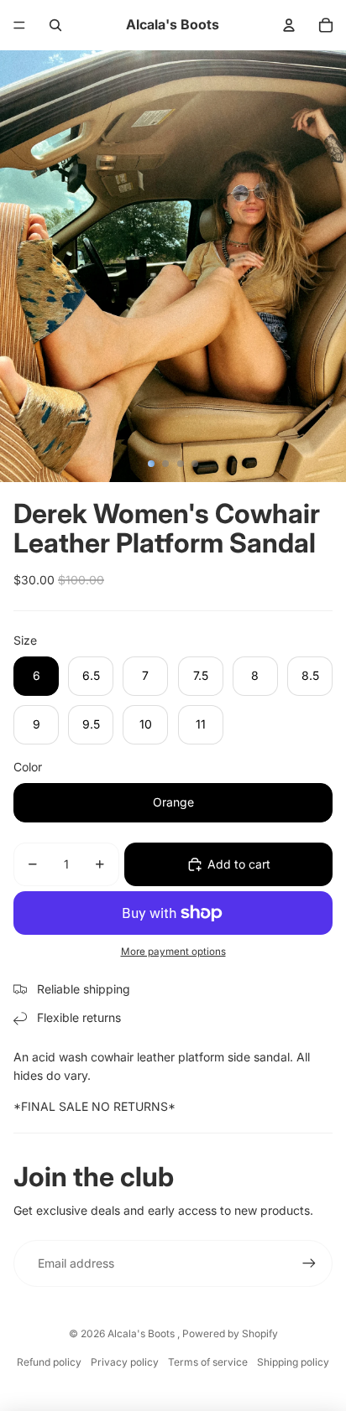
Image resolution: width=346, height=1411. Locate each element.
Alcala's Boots (142, 1333)
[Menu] (19, 25)
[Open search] (55, 25)
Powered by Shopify (230, 1333)
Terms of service (208, 1362)
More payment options (173, 951)
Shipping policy (293, 1362)
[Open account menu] (288, 25)
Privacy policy (125, 1362)
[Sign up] (309, 1263)
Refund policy (49, 1362)
